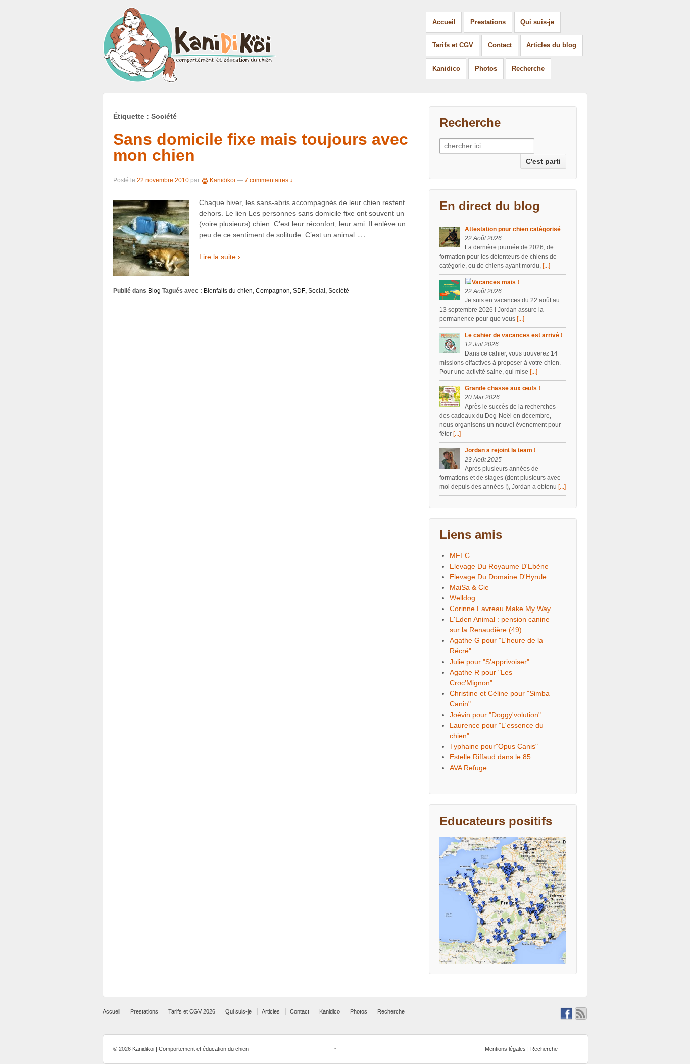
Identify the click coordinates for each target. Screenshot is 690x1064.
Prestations (488, 22)
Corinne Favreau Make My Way (500, 608)
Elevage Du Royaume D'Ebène (499, 566)
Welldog (462, 598)
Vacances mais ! (495, 282)
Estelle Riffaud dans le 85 (490, 757)
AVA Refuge (468, 768)
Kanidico (446, 68)
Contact (500, 45)
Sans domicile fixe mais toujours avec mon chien (260, 147)
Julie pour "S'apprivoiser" (489, 661)
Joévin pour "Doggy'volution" (495, 715)
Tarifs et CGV (452, 45)
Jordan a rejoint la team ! (500, 450)
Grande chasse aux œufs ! (502, 388)
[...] (546, 265)
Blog (154, 290)
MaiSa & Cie (469, 587)
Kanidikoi (222, 180)
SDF (299, 290)
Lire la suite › (219, 256)
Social (316, 290)
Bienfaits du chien (228, 290)
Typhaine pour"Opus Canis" (494, 746)
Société (338, 290)
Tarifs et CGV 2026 (191, 1011)
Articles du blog (551, 45)
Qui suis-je (537, 22)
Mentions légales (505, 1049)
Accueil (444, 22)
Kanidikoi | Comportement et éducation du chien (190, 1049)
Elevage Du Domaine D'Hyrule (498, 577)
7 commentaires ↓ (268, 180)
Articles (271, 1011)
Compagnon (273, 290)
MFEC (460, 555)
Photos (486, 68)
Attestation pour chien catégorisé (513, 229)
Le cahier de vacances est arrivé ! (514, 335)
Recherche (528, 68)
